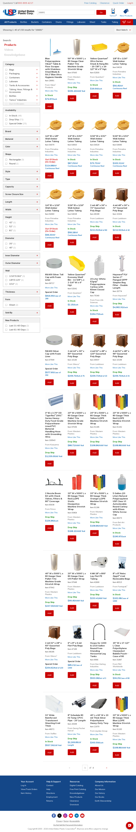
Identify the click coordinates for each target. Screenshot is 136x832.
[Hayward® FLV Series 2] (122, 263)
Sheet (92, 22)
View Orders (29, 789)
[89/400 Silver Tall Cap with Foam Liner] (54, 263)
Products (10, 44)
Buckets (35, 22)
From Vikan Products (50, 86)
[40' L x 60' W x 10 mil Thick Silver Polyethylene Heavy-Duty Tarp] (99, 704)
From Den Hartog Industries (98, 665)
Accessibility (75, 821)
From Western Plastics (74, 78)
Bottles (23, 22)
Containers (47, 22)
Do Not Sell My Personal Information (68, 825)
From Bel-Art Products (118, 523)
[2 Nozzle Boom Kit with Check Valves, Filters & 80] (54, 482)
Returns (49, 801)
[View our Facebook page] (53, 815)
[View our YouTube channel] (71, 815)
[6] (77, 632)
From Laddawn (97, 218)
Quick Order (118, 3)
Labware (81, 22)
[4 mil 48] (122, 194)
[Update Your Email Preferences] (82, 815)
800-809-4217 (25, 3)
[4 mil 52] (99, 340)
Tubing (115, 22)
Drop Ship (72, 87)
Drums (59, 22)
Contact (49, 785)
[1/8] (122, 47)
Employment (52, 797)
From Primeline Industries (119, 72)
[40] (54, 562)
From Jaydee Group (98, 731)
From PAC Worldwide (118, 665)
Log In (130, 3)
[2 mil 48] (99, 194)
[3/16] (99, 125)
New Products (76, 797)
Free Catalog (78, 789)
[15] (122, 632)
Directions (50, 793)
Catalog (90, 3)
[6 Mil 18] (99, 562)
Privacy (59, 821)
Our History (100, 793)
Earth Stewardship (103, 801)
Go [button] (101, 12)
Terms (66, 821)
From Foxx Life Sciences (96, 301)
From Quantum (97, 77)
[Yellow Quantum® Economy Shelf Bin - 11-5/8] (77, 263)
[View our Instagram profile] (65, 815)
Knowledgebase (14, 54)
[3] (54, 402)
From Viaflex (50, 733)
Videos (8, 49)
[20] (77, 402)
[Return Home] (18, 13)
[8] (122, 562)
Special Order (51, 292)
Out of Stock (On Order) (51, 160)
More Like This (51, 91)
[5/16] (122, 125)
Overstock (74, 804)
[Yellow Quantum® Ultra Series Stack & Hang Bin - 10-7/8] (99, 47)
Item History (26, 793)
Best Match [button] (122, 29)
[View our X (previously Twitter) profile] (59, 815)
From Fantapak (120, 586)
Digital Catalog (76, 785)
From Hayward (120, 295)
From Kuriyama (52, 444)
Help (48, 789)
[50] (77, 47)
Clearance (104, 3)
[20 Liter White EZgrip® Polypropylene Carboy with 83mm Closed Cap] (99, 265)
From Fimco (50, 509)
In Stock (49, 95)
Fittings (70, 22)
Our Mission (100, 789)
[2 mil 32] (54, 632)
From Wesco (74, 364)
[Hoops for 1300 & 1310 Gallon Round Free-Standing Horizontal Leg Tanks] (99, 632)
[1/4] (54, 125)
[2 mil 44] (77, 340)
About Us (99, 785)
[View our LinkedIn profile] (76, 815)
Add (49, 106)
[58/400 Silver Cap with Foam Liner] (54, 340)
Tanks (103, 22)
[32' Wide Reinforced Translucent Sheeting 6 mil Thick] (54, 704)
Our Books (99, 797)
